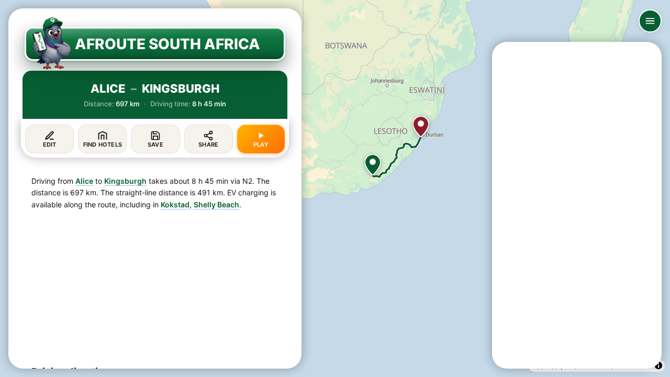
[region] (335, 188)
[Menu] (650, 20)
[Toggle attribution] (658, 365)
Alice (84, 180)
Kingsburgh (125, 180)
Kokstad (175, 204)
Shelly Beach (216, 204)
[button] (373, 164)
